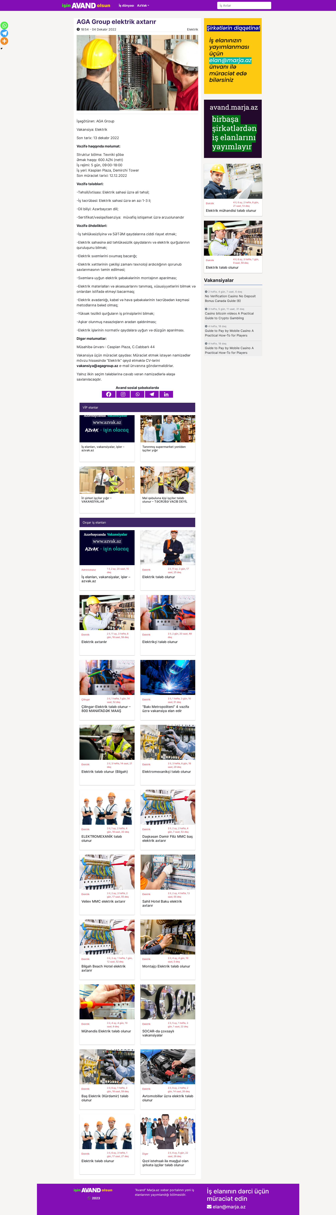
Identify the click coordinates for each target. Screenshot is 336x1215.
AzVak (142, 5)
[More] (4, 41)
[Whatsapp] (137, 394)
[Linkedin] (166, 394)
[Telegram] (152, 394)
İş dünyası (126, 5)
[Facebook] (109, 394)
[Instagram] (123, 394)
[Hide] (1, 48)
